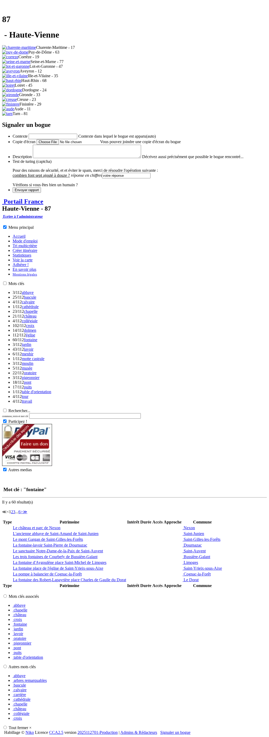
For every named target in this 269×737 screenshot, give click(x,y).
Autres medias (20, 470)
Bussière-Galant (196, 556)
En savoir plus (24, 269)
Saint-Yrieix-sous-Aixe (202, 568)
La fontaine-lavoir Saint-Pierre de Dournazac (50, 545)
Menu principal (21, 227)
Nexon (189, 528)
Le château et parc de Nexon (36, 528)
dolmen (30, 330)
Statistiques (22, 255)
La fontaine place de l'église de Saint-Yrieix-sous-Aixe (58, 568)
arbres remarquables (30, 680)
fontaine (30, 340)
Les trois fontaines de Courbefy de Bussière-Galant (55, 556)
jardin (26, 344)
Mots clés (16, 283)
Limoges (190, 562)
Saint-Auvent (194, 551)
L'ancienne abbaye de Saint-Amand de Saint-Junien (56, 533)
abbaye (28, 292)
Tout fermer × (20, 727)
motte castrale (33, 358)
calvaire (28, 302)
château (30, 316)
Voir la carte (23, 260)
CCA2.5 (56, 732)
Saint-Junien (193, 533)
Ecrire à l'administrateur (22, 217)
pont (27, 382)
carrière (19, 694)
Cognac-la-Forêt (197, 574)
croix (30, 325)
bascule (30, 297)
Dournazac (192, 545)
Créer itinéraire (25, 250)
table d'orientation (36, 392)
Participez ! (17, 421)
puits (28, 387)
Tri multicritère (25, 245)
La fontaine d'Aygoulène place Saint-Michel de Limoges (59, 562)
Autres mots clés (22, 667)
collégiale (30, 321)
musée (27, 368)
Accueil (19, 236)
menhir (27, 354)
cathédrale (30, 306)
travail (27, 401)
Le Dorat (191, 580)
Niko (29, 732)
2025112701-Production (97, 732)
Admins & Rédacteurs (138, 732)
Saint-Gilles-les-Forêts (201, 539)
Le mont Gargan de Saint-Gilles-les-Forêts (48, 539)
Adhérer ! (21, 264)
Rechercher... (19, 410)
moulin (27, 363)
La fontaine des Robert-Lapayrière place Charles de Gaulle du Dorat (69, 580)
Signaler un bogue (175, 732)
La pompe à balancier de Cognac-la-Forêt (47, 574)
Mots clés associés (24, 596)
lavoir (28, 349)
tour (25, 396)
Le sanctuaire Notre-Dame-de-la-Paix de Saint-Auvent (58, 551)
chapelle (31, 311)
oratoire (30, 373)
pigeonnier (30, 377)
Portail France (22, 201)
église (30, 335)
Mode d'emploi (25, 241)
